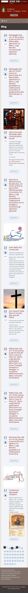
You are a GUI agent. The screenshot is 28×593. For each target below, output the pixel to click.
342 (18, 554)
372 (23, 557)
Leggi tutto (13, 60)
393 (20, 561)
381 (10, 561)
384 (12, 561)
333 (10, 554)
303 (5, 551)
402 (7, 564)
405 (10, 564)
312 (12, 551)
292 (9, 548)
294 (15, 548)
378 (7, 561)
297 (19, 547)
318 (18, 551)
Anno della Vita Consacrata (15, 248)
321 (20, 551)
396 (23, 561)
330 (7, 554)
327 (5, 554)
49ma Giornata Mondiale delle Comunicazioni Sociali (15, 135)
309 (10, 551)
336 (12, 554)
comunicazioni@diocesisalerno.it (12, 573)
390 (18, 561)
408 (12, 564)
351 (5, 557)
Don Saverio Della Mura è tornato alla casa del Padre (16, 314)
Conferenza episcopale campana (14, 492)
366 (18, 557)
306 (7, 551)
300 (22, 548)
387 (15, 561)
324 (23, 551)
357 (10, 557)
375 (5, 561)
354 (7, 557)
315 (15, 551)
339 (15, 554)
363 (15, 557)
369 (20, 557)
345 (20, 554)
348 (23, 554)
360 (12, 557)
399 (5, 564)
